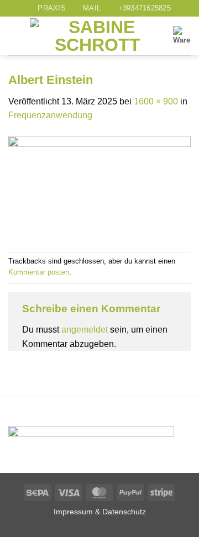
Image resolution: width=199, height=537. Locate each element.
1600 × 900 (156, 101)
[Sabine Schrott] (97, 36)
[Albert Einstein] (99, 186)
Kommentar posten (38, 272)
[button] (15, 36)
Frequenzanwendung (50, 115)
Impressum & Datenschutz (100, 511)
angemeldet (84, 329)
